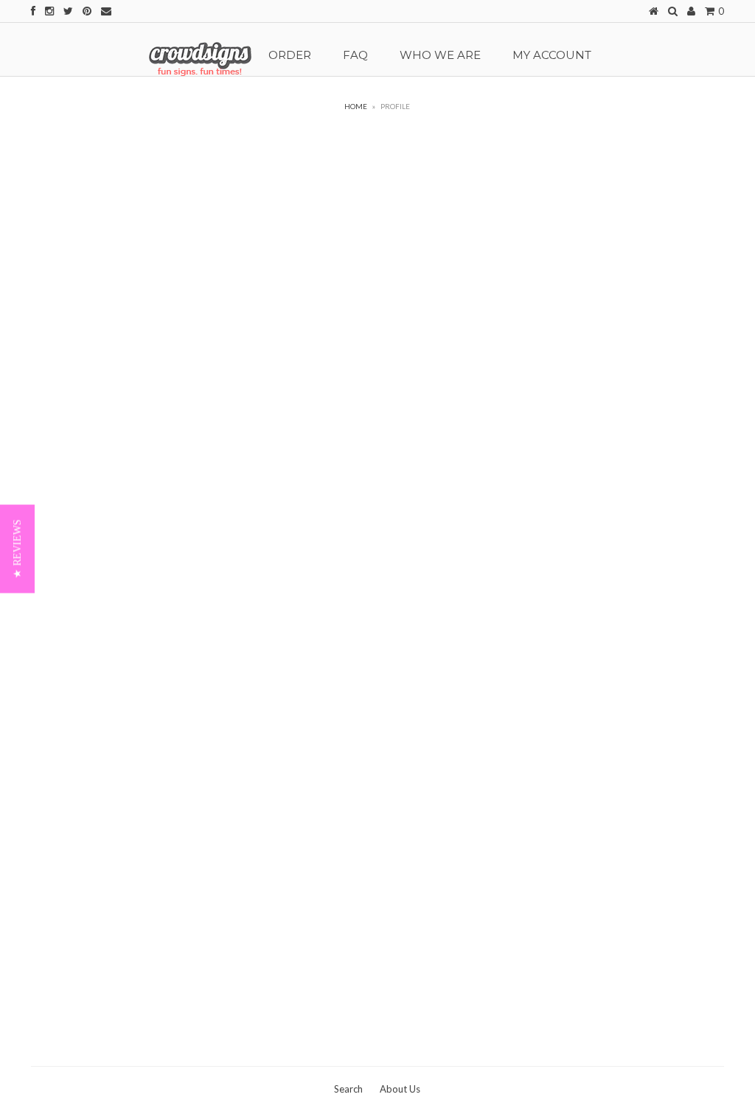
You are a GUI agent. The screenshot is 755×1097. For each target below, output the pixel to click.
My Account (551, 55)
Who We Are (440, 55)
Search (348, 1089)
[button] (17, 548)
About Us (400, 1089)
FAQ (355, 55)
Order (289, 55)
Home (355, 106)
